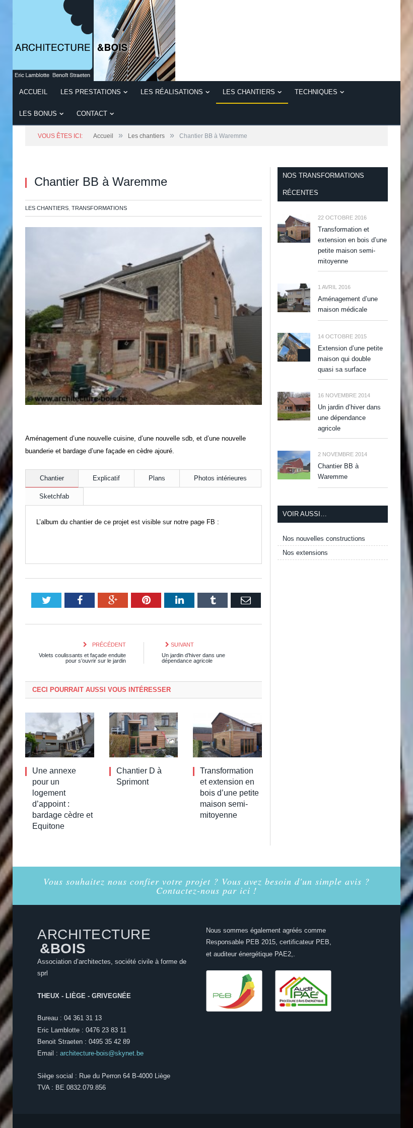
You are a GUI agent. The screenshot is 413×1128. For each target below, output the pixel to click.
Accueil (33, 92)
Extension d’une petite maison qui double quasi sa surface (350, 358)
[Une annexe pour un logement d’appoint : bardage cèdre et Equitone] (59, 735)
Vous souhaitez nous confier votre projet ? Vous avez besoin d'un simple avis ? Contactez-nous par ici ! (206, 885)
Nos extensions (305, 552)
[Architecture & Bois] (94, 39)
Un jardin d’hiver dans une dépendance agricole (193, 658)
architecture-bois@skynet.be (102, 1053)
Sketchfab (54, 496)
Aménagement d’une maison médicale (348, 304)
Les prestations (90, 92)
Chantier (52, 478)
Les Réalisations (172, 92)
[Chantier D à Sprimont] (143, 735)
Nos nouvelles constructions (324, 538)
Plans (157, 478)
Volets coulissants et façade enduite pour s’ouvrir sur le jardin (82, 658)
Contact (92, 113)
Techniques (316, 92)
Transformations (99, 208)
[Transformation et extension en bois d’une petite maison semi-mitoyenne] (227, 735)
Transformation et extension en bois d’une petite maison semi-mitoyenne (229, 792)
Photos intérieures (220, 478)
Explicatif (106, 478)
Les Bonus (38, 113)
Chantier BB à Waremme (338, 471)
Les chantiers (249, 92)
